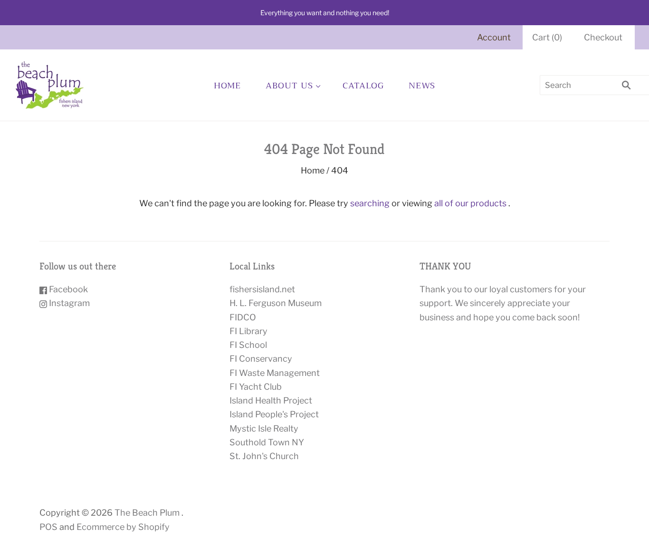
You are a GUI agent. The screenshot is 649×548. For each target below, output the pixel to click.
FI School (248, 345)
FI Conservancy (260, 359)
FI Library (248, 331)
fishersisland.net (262, 289)
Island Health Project (270, 400)
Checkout (603, 37)
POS (48, 527)
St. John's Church (264, 456)
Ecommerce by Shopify (123, 527)
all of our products (470, 203)
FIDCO (242, 317)
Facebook (67, 289)
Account (494, 37)
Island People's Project (274, 414)
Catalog (363, 85)
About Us (289, 85)
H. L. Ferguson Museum (275, 303)
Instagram (68, 303)
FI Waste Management (274, 373)
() (547, 37)
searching (370, 203)
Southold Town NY (266, 442)
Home (227, 85)
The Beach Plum (147, 513)
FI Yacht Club (255, 387)
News (422, 85)
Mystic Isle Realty (263, 428)
